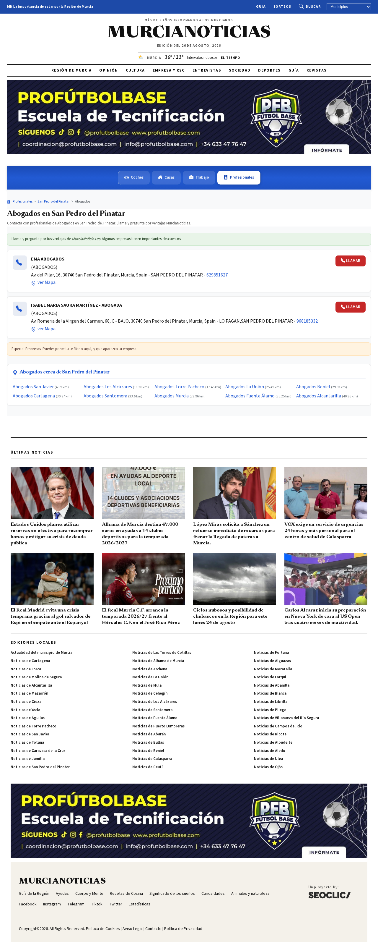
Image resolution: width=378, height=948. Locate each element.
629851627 (217, 275)
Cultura (135, 70)
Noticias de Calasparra (152, 758)
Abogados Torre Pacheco (179, 387)
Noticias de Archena (149, 669)
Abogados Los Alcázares (108, 387)
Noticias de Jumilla (28, 758)
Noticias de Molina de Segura (36, 677)
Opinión (108, 70)
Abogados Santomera (105, 396)
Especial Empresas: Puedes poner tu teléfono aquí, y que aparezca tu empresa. (74, 349)
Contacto (153, 929)
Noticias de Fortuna (271, 652)
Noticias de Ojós (268, 767)
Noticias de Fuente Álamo (154, 718)
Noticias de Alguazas (272, 661)
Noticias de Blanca (270, 693)
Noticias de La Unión (150, 677)
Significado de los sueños (172, 894)
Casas (169, 177)
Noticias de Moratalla (273, 669)
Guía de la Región (34, 894)
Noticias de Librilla (270, 701)
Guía (261, 6)
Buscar (313, 6)
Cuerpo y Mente (89, 894)
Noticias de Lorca (26, 669)
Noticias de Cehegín (149, 693)
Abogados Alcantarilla (318, 396)
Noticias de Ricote (270, 734)
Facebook (28, 904)
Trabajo (202, 177)
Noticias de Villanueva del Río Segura (286, 718)
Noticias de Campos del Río (278, 726)
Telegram (75, 904)
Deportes (269, 70)
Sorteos (282, 6)
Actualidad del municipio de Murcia (41, 652)
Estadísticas (139, 904)
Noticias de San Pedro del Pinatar (40, 767)
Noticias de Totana (27, 742)
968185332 (307, 321)
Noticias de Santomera (152, 710)
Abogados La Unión (244, 387)
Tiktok (96, 904)
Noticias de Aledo (269, 750)
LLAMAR (353, 261)
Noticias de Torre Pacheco (33, 726)
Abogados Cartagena (34, 396)
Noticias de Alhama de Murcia (158, 661)
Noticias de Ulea (268, 758)
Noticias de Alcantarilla (31, 685)
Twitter (115, 904)
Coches (137, 177)
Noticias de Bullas (148, 742)
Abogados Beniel (313, 387)
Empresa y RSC (169, 70)
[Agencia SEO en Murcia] (329, 892)
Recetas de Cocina (126, 894)
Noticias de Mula (147, 685)
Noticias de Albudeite (273, 742)
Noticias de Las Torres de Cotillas (161, 652)
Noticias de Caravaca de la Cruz (38, 750)
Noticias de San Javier (30, 734)
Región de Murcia (71, 70)
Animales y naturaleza (250, 894)
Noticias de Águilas (28, 718)
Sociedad (239, 70)
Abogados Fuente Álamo (250, 396)
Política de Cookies (103, 929)
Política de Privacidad (183, 929)
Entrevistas (207, 70)
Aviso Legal (133, 929)
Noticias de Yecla (25, 710)
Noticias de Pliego (270, 710)
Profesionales (242, 177)
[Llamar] (19, 262)
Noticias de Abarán (149, 734)
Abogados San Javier (33, 387)
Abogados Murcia (171, 396)
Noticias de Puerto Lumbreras (158, 726)
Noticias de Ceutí (147, 767)
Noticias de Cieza (26, 701)
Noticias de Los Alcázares (154, 701)
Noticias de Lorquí (270, 677)
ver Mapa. (46, 282)
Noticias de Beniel (148, 750)
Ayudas (62, 894)
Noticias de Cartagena (30, 661)
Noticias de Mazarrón (29, 693)
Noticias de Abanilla (271, 685)
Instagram (52, 904)
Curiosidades (213, 894)
